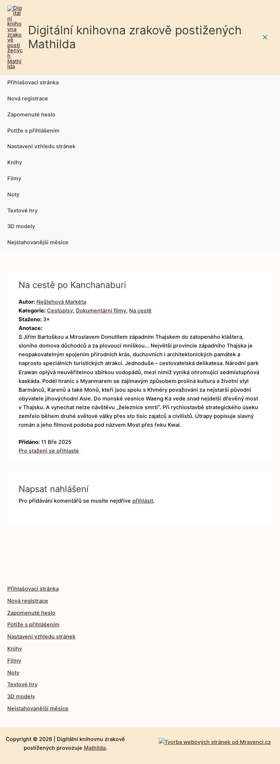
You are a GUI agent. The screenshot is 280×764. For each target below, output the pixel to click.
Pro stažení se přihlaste (49, 451)
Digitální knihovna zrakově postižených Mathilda (135, 37)
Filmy (14, 178)
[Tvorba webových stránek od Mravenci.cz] (215, 740)
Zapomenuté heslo (31, 114)
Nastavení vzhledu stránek (41, 146)
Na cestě (140, 310)
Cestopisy (60, 310)
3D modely (21, 226)
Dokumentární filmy (101, 310)
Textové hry (22, 210)
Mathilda (95, 748)
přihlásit (142, 501)
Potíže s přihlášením (33, 130)
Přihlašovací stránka (33, 82)
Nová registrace (27, 98)
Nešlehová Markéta (61, 302)
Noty (13, 194)
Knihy (14, 162)
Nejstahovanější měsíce (38, 242)
